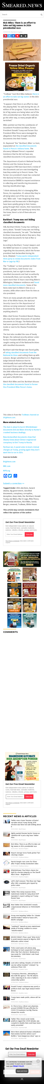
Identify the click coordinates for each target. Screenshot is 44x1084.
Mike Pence (34, 499)
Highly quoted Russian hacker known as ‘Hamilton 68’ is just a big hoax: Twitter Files (25, 835)
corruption (27, 493)
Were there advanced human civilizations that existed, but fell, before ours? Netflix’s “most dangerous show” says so (26, 1034)
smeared (13, 504)
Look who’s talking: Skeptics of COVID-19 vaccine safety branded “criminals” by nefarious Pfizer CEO (26, 965)
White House (31, 504)
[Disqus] (22, 663)
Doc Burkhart (28, 496)
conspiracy (17, 493)
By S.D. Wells (23, 1015)
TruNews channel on (30, 415)
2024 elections (22, 488)
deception (7, 496)
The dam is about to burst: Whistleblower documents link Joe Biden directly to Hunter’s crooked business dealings (22, 430)
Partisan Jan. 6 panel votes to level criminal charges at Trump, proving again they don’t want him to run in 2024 (21, 450)
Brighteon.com (9, 417)
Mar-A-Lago (23, 499)
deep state (17, 496)
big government (16, 491)
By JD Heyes (22, 829)
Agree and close (22, 1071)
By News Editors (23, 857)
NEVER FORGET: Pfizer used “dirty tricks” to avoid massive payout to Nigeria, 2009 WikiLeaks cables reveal (26, 939)
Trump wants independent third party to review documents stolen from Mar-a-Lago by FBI (21, 259)
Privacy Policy (18, 1066)
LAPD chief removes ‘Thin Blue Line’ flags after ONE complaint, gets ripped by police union (26, 883)
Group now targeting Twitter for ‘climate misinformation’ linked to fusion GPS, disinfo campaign (25, 918)
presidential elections (12, 502)
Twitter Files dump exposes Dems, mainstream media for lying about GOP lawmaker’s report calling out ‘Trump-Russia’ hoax (25, 895)
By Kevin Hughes (23, 848)
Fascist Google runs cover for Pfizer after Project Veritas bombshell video (24, 863)
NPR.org (6, 471)
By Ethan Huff (23, 1027)
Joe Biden (13, 499)
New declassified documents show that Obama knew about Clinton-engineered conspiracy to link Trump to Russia (19, 440)
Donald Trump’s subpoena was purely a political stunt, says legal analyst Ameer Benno (25, 989)
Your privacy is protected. (13, 541)
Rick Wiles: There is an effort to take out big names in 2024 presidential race (25, 845)
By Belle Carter (23, 969)
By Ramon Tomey (23, 944)
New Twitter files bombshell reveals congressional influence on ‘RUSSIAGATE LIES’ (25, 907)
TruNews (21, 504)
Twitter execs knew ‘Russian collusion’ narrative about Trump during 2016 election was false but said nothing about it (26, 823)
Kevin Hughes (17, 32)
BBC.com (6, 466)
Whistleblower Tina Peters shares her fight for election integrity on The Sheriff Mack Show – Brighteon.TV (25, 872)
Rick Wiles (26, 502)
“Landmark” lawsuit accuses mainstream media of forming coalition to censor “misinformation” (25, 928)
